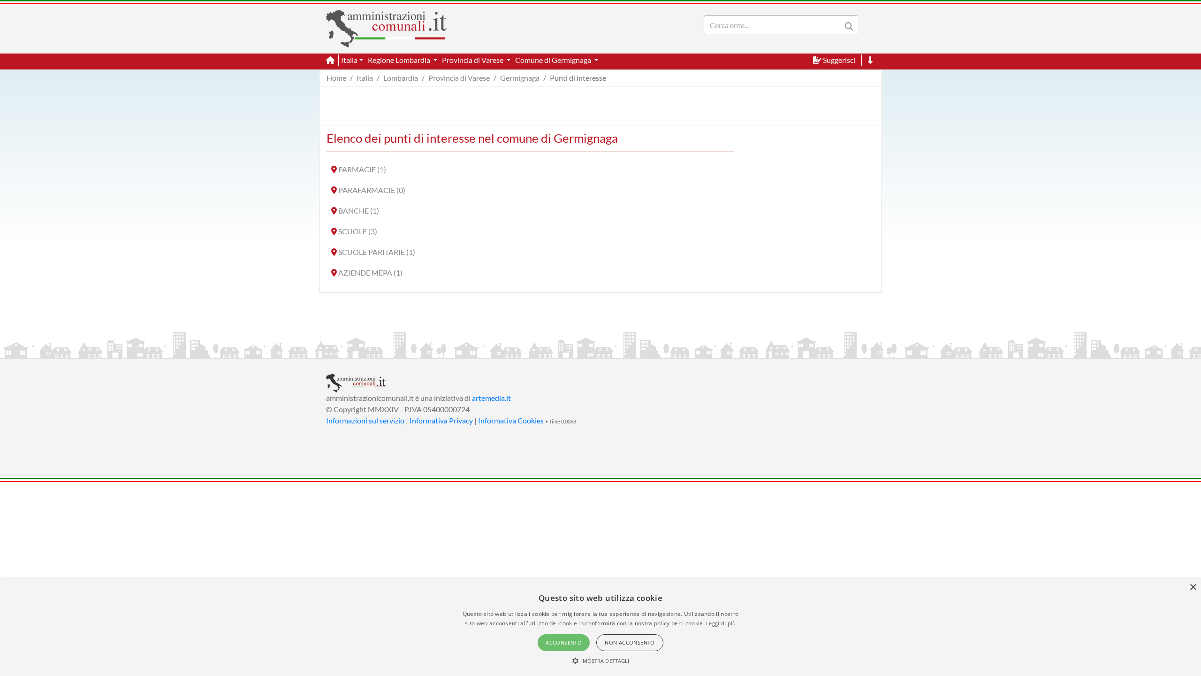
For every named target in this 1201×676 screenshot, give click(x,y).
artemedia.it (491, 397)
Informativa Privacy (441, 420)
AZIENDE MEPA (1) (370, 272)
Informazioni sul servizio (365, 420)
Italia (365, 77)
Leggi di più (721, 623)
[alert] (600, 627)
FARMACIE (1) (362, 169)
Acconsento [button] (564, 642)
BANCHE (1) (358, 210)
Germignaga (520, 77)
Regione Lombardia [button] (400, 59)
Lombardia (400, 77)
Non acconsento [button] (630, 642)
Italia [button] (349, 59)
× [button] (1192, 587)
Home (336, 77)
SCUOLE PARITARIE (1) (376, 251)
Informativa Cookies (511, 420)
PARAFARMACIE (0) (371, 189)
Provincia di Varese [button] (473, 59)
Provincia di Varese (459, 77)
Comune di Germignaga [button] (554, 59)
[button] (601, 660)
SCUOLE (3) (357, 231)
